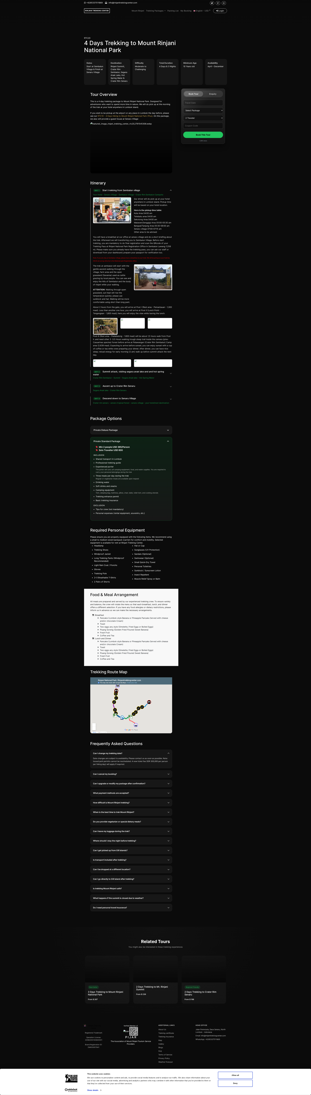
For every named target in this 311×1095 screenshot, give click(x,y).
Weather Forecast (165, 1062)
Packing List (173, 10)
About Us (162, 1029)
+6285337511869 (94, 2)
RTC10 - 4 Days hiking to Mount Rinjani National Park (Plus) (125, 116)
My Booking (186, 10)
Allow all (235, 1075)
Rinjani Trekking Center (97, 11)
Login (221, 10)
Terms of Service (165, 1055)
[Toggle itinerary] (170, 190)
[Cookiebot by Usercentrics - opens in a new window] (71, 1090)
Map (160, 1040)
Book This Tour (203, 135)
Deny (235, 1083)
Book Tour (193, 94)
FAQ (160, 1051)
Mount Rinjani (138, 10)
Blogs (160, 1047)
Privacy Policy (164, 1058)
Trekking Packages (155, 10)
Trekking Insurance (166, 1037)
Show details (92, 1090)
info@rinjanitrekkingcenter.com (122, 2)
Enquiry (212, 94)
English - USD (202, 10)
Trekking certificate (166, 1033)
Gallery (161, 1044)
